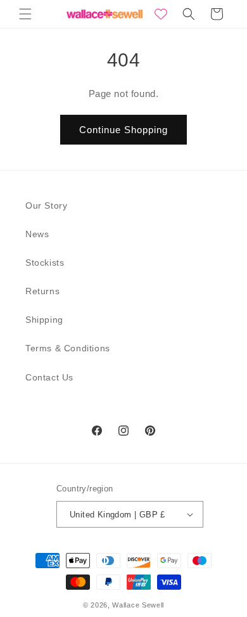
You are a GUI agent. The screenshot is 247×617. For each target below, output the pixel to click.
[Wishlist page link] (161, 14)
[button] (25, 14)
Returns (42, 291)
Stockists (44, 262)
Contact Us (49, 377)
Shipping (44, 320)
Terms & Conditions (67, 348)
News (37, 234)
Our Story (46, 205)
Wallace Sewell (138, 605)
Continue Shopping (123, 129)
